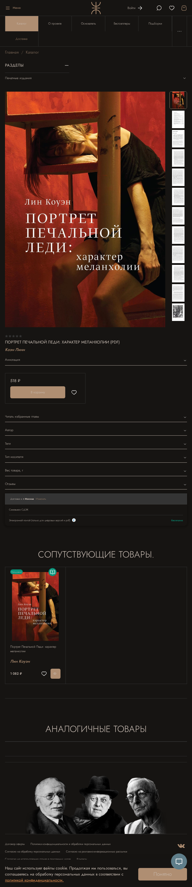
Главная (12, 52)
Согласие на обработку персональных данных (32, 851)
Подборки (155, 23)
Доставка (22, 39)
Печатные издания (18, 78)
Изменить (41, 499)
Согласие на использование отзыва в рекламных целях (38, 859)
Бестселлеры (122, 23)
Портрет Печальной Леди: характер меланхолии (33, 648)
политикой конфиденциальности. (34, 880)
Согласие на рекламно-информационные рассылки (96, 851)
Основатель (88, 23)
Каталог (21, 23)
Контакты (82, 859)
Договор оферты (15, 844)
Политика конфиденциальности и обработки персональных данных (70, 844)
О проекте (55, 23)
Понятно (163, 874)
